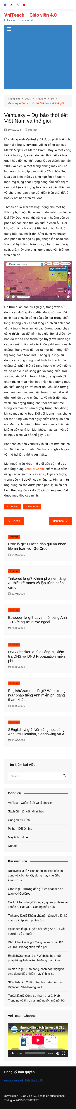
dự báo (13, 506)
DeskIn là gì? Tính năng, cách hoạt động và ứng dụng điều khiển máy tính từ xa (36, 971)
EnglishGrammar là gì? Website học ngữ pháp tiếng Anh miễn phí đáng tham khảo (37, 695)
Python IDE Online (20, 828)
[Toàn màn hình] (63, 1053)
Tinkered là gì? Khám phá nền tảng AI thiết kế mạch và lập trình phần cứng (37, 582)
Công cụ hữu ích (19, 820)
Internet (32, 129)
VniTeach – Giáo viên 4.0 (30, 15)
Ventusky (33, 506)
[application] (38, 1040)
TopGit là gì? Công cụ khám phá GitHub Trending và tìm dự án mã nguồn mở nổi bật (36, 998)
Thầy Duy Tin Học (34, 1080)
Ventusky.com (34, 469)
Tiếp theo (58, 520)
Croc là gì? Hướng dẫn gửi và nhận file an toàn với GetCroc (35, 891)
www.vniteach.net (14, 1080)
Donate (13, 845)
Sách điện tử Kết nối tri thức (26, 811)
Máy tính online (18, 837)
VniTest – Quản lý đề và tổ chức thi (30, 802)
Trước (16, 520)
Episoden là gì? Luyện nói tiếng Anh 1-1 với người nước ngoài (36, 931)
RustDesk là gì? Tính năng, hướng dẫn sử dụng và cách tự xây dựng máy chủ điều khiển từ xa (35, 875)
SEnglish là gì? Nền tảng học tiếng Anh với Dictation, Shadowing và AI (36, 985)
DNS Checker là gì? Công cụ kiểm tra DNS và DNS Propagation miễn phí (36, 656)
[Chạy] (13, 1053)
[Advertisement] (38, 61)
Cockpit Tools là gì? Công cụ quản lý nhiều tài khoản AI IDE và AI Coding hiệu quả (38, 905)
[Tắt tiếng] (57, 1053)
